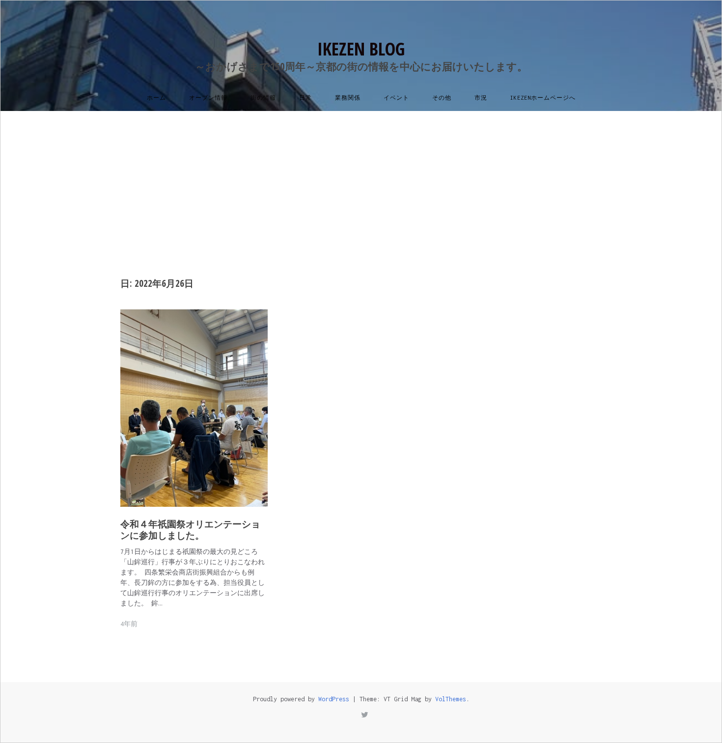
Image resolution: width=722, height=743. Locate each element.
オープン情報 (208, 98)
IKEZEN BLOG (361, 49)
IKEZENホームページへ (543, 98)
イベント (396, 98)
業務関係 (348, 98)
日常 (305, 98)
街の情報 (263, 98)
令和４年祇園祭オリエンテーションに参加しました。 (190, 530)
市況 (480, 98)
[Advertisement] (361, 184)
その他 (441, 98)
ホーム (156, 98)
